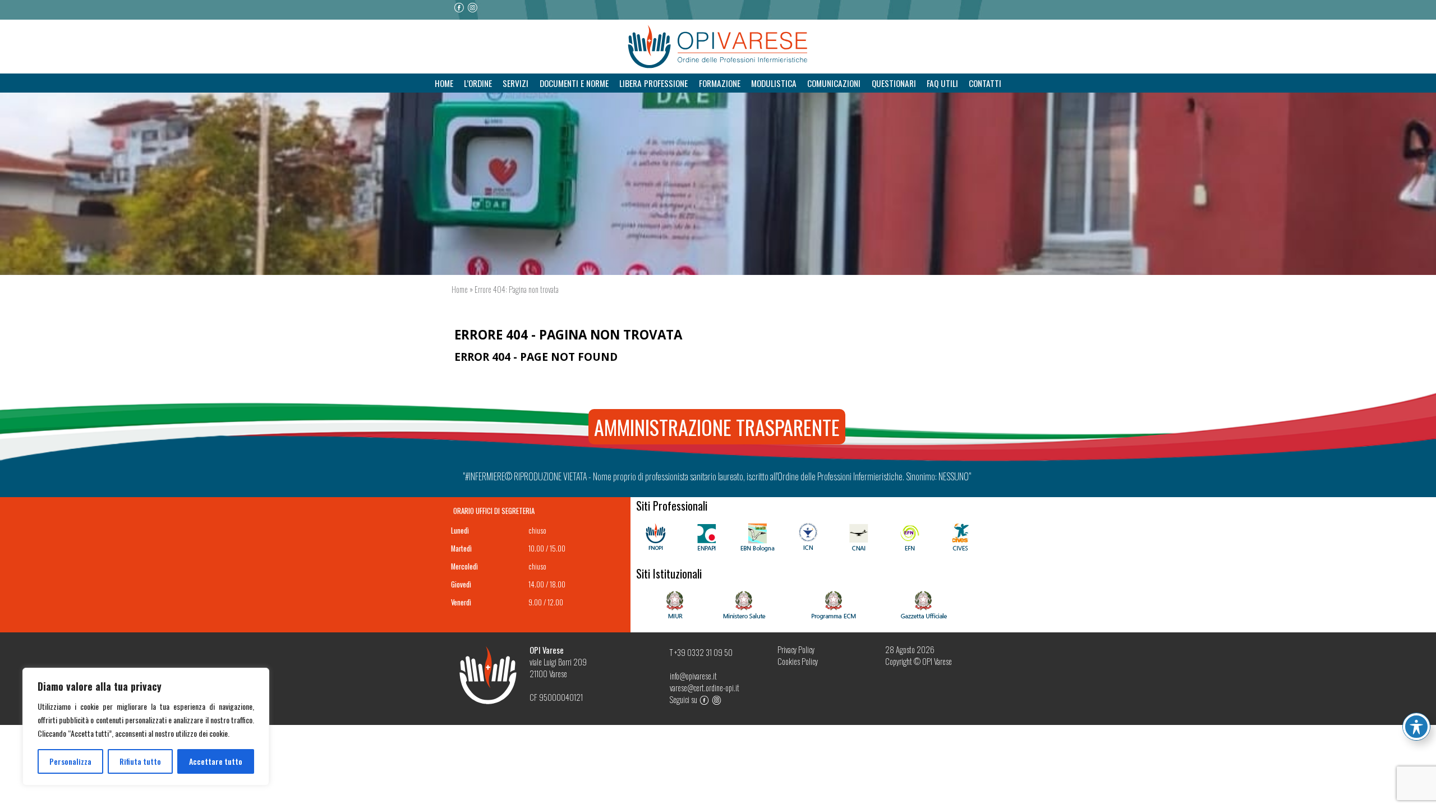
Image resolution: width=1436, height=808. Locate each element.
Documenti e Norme (574, 83)
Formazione (719, 83)
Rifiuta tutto (140, 761)
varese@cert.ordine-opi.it (704, 688)
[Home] (718, 47)
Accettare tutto (215, 761)
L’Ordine (478, 83)
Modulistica (774, 83)
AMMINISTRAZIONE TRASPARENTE (717, 427)
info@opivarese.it (693, 676)
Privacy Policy (795, 649)
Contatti (985, 83)
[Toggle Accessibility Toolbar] (1416, 726)
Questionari (894, 83)
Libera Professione (653, 83)
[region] (145, 727)
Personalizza (70, 761)
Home (444, 83)
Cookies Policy (797, 661)
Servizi (515, 83)
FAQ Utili (942, 83)
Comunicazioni (833, 83)
